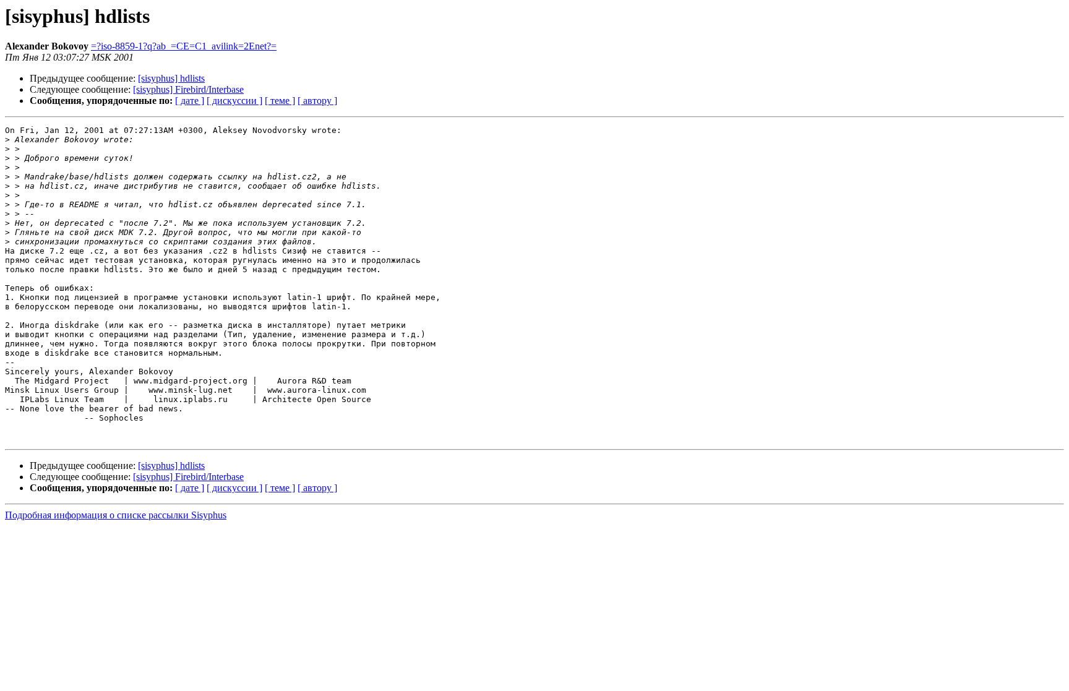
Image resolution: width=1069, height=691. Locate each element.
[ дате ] (189, 100)
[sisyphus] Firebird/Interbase (188, 89)
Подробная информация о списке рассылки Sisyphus (115, 515)
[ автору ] (317, 100)
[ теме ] (280, 100)
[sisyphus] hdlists (171, 78)
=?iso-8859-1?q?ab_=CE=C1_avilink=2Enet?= (184, 46)
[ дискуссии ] (234, 100)
